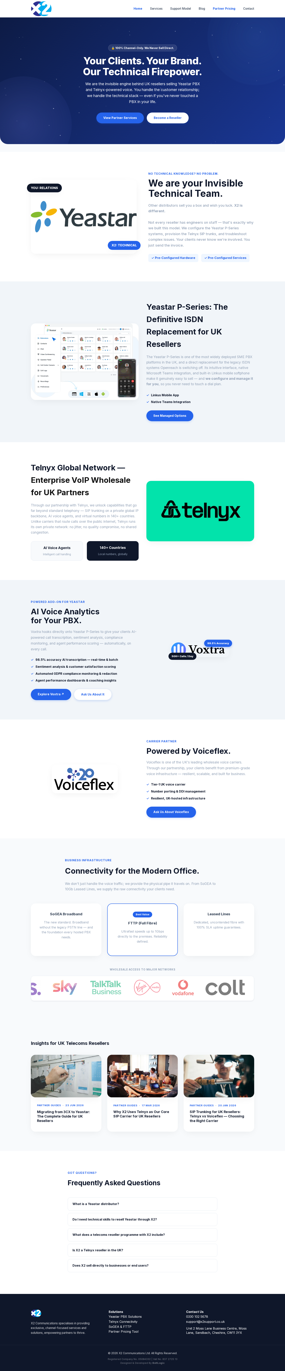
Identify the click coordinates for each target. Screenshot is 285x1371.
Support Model (180, 8)
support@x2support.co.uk (205, 1322)
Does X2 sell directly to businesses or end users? (111, 1265)
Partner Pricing (224, 8)
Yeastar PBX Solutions (125, 1317)
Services (156, 8)
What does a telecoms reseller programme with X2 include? (119, 1235)
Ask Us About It (92, 694)
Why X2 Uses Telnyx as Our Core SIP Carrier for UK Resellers (141, 1114)
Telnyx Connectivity (123, 1322)
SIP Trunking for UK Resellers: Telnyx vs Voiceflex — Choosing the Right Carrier (217, 1116)
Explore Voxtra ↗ (51, 694)
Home (138, 8)
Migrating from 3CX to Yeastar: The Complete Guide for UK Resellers (63, 1116)
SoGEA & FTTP (120, 1327)
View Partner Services (120, 118)
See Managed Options (169, 416)
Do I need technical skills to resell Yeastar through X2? (115, 1219)
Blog (202, 8)
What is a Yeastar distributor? (96, 1204)
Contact (248, 8)
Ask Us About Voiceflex (171, 812)
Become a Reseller (168, 118)
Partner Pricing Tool (123, 1331)
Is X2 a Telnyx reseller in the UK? (98, 1250)
